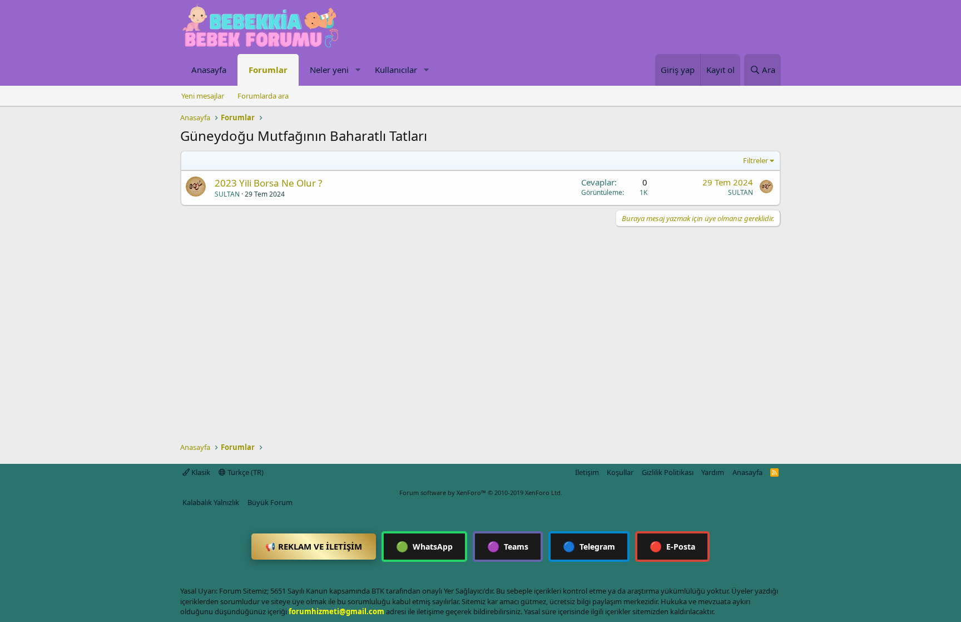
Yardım (712, 472)
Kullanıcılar (396, 69)
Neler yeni (329, 69)
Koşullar (620, 472)
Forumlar (268, 69)
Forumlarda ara (263, 96)
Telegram (589, 546)
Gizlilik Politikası (667, 472)
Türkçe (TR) (245, 472)
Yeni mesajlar (202, 96)
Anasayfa (208, 69)
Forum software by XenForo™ (480, 492)
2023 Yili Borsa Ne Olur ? (268, 183)
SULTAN (227, 194)
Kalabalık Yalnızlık (210, 502)
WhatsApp (424, 546)
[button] (357, 70)
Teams (507, 546)
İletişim (587, 472)
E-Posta (672, 546)
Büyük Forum (270, 502)
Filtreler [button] (755, 160)
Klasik (200, 472)
